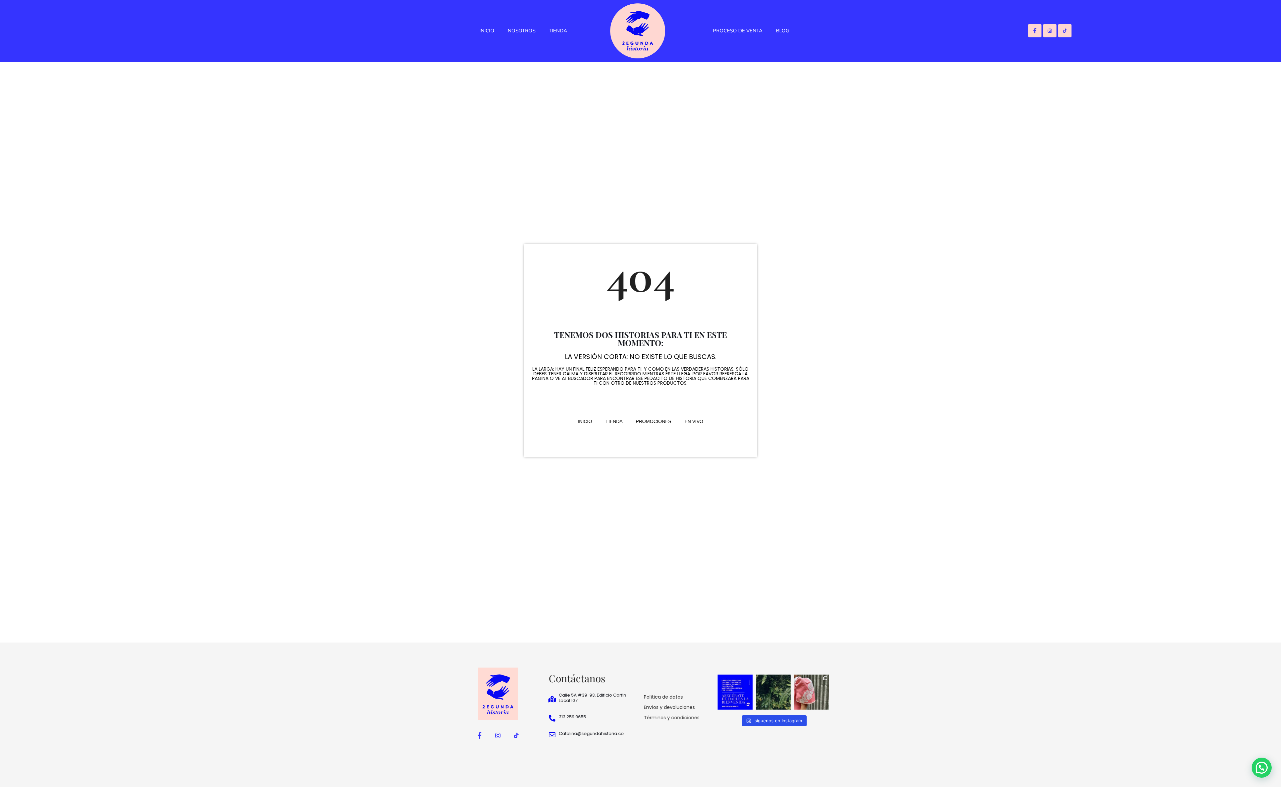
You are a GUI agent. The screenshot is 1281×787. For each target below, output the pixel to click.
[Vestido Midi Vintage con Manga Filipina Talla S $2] (811, 692)
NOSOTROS (521, 30)
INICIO (486, 30)
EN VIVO (694, 421)
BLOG (782, 30)
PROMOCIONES (653, 421)
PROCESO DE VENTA (738, 30)
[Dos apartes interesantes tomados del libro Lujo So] (773, 692)
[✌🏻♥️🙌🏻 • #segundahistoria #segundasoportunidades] (735, 692)
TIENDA (558, 30)
